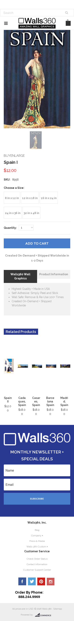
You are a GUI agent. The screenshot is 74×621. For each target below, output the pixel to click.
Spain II (8, 399)
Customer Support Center (37, 569)
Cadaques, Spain (22, 401)
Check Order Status (37, 558)
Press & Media (37, 541)
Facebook (22, 581)
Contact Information (37, 564)
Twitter (32, 581)
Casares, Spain (36, 401)
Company (36, 535)
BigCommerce (44, 615)
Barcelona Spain (50, 401)
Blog (37, 530)
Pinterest (41, 581)
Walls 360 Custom (36, 546)
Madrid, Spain (64, 401)
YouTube (51, 581)
